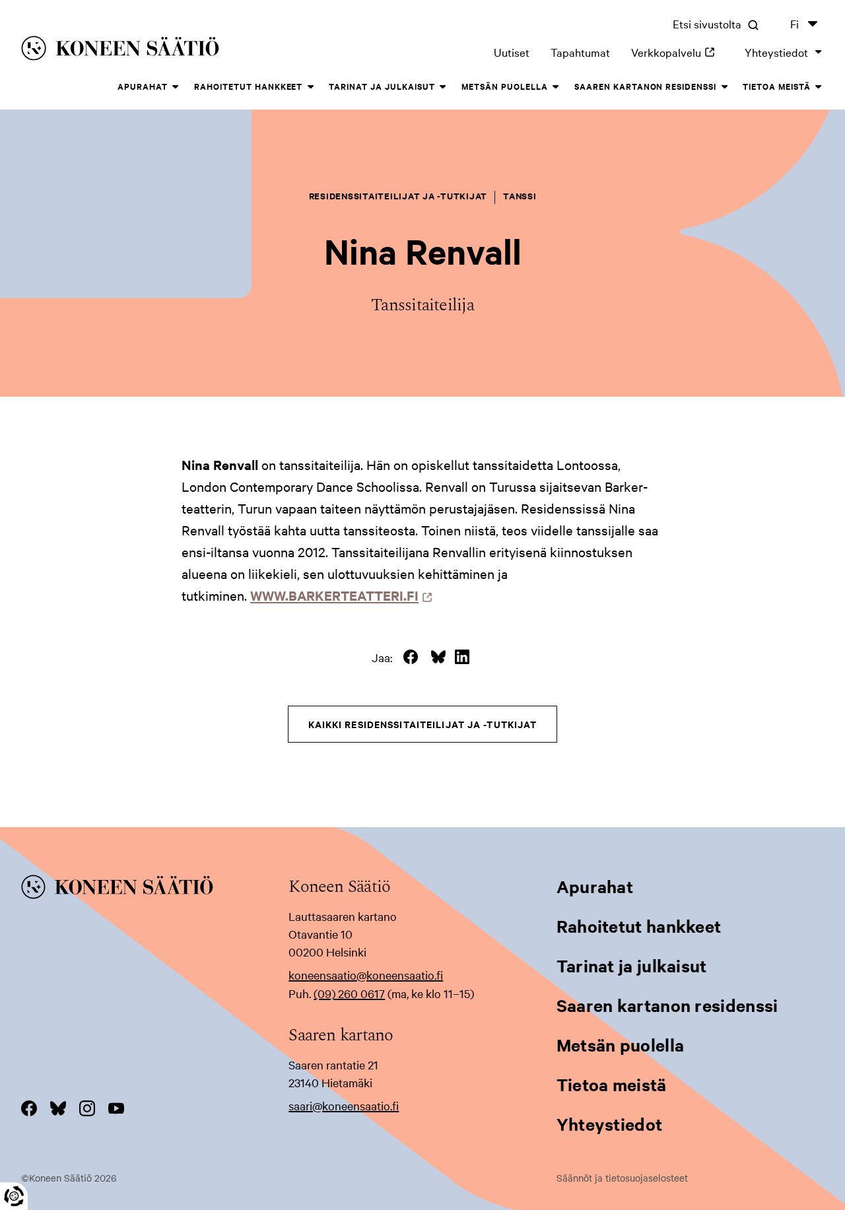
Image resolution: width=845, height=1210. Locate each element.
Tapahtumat (580, 51)
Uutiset (511, 51)
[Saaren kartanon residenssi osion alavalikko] (724, 87)
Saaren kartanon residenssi (645, 86)
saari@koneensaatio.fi (343, 1105)
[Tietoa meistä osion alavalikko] (818, 87)
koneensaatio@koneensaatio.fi (365, 974)
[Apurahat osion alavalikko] (175, 87)
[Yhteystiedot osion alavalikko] (818, 52)
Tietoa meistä (777, 86)
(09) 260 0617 (349, 993)
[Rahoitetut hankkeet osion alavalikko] (310, 87)
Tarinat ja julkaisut (382, 86)
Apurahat (143, 86)
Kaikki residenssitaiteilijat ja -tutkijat (422, 724)
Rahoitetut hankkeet (248, 86)
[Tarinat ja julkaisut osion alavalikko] (443, 87)
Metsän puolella (504, 86)
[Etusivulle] (183, 50)
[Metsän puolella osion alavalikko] (556, 87)
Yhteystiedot (776, 51)
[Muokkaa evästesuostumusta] (14, 1196)
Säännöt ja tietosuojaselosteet (622, 1177)
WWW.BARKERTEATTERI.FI (338, 595)
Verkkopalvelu (677, 52)
